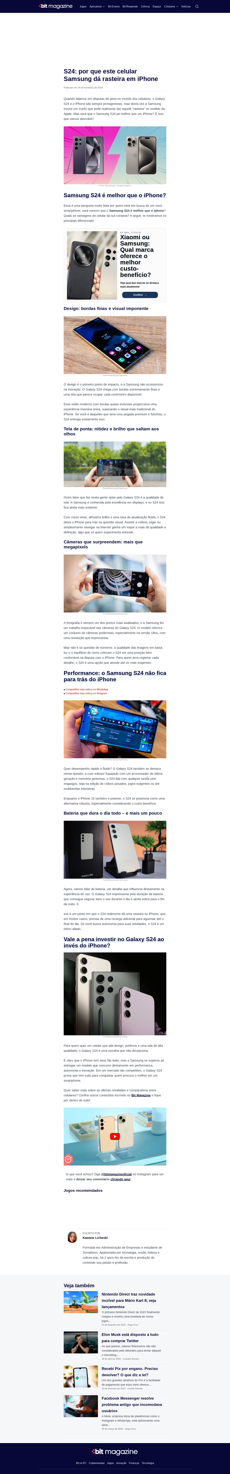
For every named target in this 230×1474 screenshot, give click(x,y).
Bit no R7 (81, 1463)
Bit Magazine (141, 1095)
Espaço (157, 6)
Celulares (169, 6)
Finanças (134, 1463)
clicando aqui (120, 1179)
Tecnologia (148, 1463)
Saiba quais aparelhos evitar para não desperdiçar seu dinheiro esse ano (202, 1415)
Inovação (121, 1463)
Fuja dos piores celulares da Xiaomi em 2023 (204, 1408)
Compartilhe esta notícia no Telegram (85, 693)
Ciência (145, 6)
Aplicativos (95, 6)
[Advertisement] (115, 36)
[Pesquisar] (197, 6)
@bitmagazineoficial (116, 1174)
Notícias (186, 6)
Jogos (83, 6)
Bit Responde (130, 6)
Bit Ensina (114, 6)
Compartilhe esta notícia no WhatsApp (86, 689)
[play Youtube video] (115, 1136)
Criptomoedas (97, 1463)
